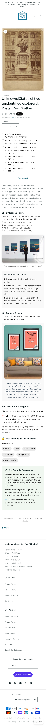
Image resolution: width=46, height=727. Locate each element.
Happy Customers (12, 639)
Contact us (9, 601)
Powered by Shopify (24, 718)
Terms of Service (11, 595)
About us (8, 644)
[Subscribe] (35, 666)
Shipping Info (10, 633)
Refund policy (37, 718)
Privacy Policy (10, 584)
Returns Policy (10, 627)
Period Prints (13, 718)
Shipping (13, 117)
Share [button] (6, 528)
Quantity (5, 121)
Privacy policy (11, 722)
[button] (5, 16)
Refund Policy (10, 590)
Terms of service (23, 722)
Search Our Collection (13, 650)
